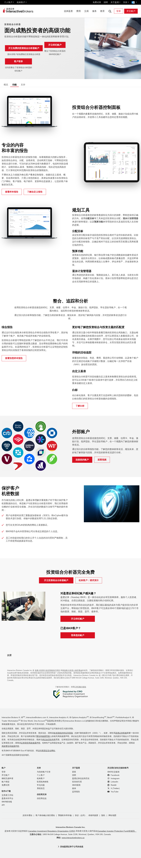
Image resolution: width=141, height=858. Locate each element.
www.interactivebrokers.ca (73, 838)
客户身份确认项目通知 (45, 815)
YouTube (114, 792)
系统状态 (41, 788)
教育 (102, 11)
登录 (118, 11)
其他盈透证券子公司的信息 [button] (71, 846)
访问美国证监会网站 (46, 751)
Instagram (115, 778)
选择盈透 (68, 11)
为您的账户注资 (43, 772)
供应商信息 (42, 798)
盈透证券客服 (121, 733)
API (3, 805)
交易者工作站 (7, 795)
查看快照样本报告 (14, 358)
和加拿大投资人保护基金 (72, 670)
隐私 (103, 815)
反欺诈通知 (27, 815)
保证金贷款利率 (49, 740)
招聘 (106, 2)
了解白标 (80, 406)
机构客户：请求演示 (89, 580)
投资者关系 (77, 782)
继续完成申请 (7, 778)
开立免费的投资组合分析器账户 (23, 48)
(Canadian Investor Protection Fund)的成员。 (117, 831)
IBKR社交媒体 (113, 772)
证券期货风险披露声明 (30, 743)
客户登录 (18, 61)
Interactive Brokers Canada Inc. (70, 827)
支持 (125, 2)
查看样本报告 (11, 192)
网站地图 (112, 815)
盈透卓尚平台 (7, 798)
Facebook (114, 775)
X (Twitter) (115, 788)
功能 (14, 84)
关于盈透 (115, 2)
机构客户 (21, 2)
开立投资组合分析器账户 (56, 580)
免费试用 (97, 2)
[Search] (110, 11)
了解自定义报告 (35, 192)
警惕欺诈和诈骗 (65, 815)
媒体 (74, 788)
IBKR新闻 (76, 785)
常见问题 (41, 785)
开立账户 (131, 11)
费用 (78, 11)
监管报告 (76, 792)
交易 (86, 11)
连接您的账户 (82, 459)
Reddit (113, 785)
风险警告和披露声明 (10, 746)
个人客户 (8, 2)
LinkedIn (114, 782)
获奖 (74, 772)
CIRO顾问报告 (80, 687)
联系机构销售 (42, 782)
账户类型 (5, 782)
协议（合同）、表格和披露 (86, 815)
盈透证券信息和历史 (81, 778)
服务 (94, 11)
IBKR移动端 (7, 802)
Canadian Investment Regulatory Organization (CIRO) (51, 831)
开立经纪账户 (55, 45)
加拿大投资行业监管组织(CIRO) (47, 670)
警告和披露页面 (43, 736)
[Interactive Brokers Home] (18, 10)
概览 (6, 84)
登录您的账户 (77, 635)
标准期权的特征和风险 (63, 733)
